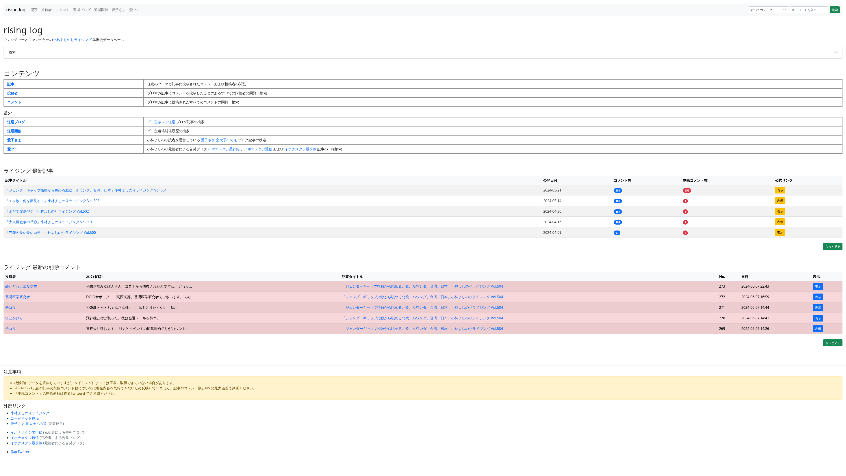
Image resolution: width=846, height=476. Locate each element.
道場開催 (101, 9)
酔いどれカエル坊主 (21, 286)
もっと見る (832, 246)
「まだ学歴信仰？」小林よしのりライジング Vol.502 (47, 211)
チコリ (10, 307)
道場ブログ (82, 9)
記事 (34, 9)
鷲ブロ (134, 9)
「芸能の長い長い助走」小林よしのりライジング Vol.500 (50, 232)
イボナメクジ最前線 (301, 149)
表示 (780, 190)
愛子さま (119, 9)
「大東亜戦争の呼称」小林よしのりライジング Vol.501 (48, 221)
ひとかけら (14, 318)
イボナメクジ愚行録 (224, 149)
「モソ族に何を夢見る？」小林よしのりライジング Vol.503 (52, 200)
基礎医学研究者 (17, 296)
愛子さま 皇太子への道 (219, 140)
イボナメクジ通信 (258, 149)
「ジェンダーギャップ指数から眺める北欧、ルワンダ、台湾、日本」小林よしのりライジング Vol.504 (85, 190)
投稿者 (46, 9)
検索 (835, 10)
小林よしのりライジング (73, 39)
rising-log (15, 10)
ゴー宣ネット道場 (161, 121)
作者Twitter (20, 451)
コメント (62, 9)
